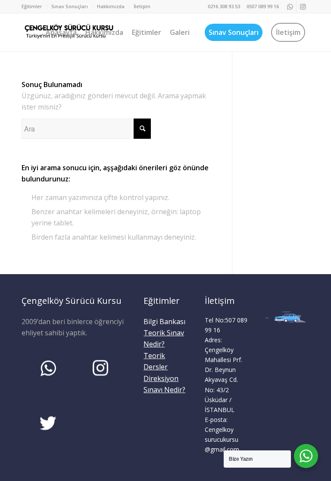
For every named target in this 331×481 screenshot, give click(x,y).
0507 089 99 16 (263, 6)
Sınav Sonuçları (69, 6)
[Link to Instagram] (303, 6)
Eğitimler (32, 6)
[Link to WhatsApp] (290, 6)
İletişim (142, 6)
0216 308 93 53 (224, 6)
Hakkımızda (111, 6)
